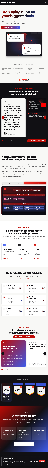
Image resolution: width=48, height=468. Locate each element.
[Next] (45, 117)
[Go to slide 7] (9, 140)
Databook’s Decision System (35, 183)
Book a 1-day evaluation (23, 444)
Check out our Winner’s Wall (23, 336)
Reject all (36, 461)
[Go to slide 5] (7, 140)
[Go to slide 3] (5, 140)
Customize (30, 461)
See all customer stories (36, 140)
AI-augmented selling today (13, 183)
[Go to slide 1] (3, 140)
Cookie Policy (19, 464)
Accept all (42, 461)
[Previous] (3, 117)
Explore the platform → (24, 278)
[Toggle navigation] (45, 2)
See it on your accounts (9, 27)
